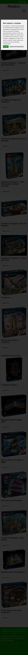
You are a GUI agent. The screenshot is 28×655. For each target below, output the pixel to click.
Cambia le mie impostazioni (16, 46)
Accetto (6, 46)
